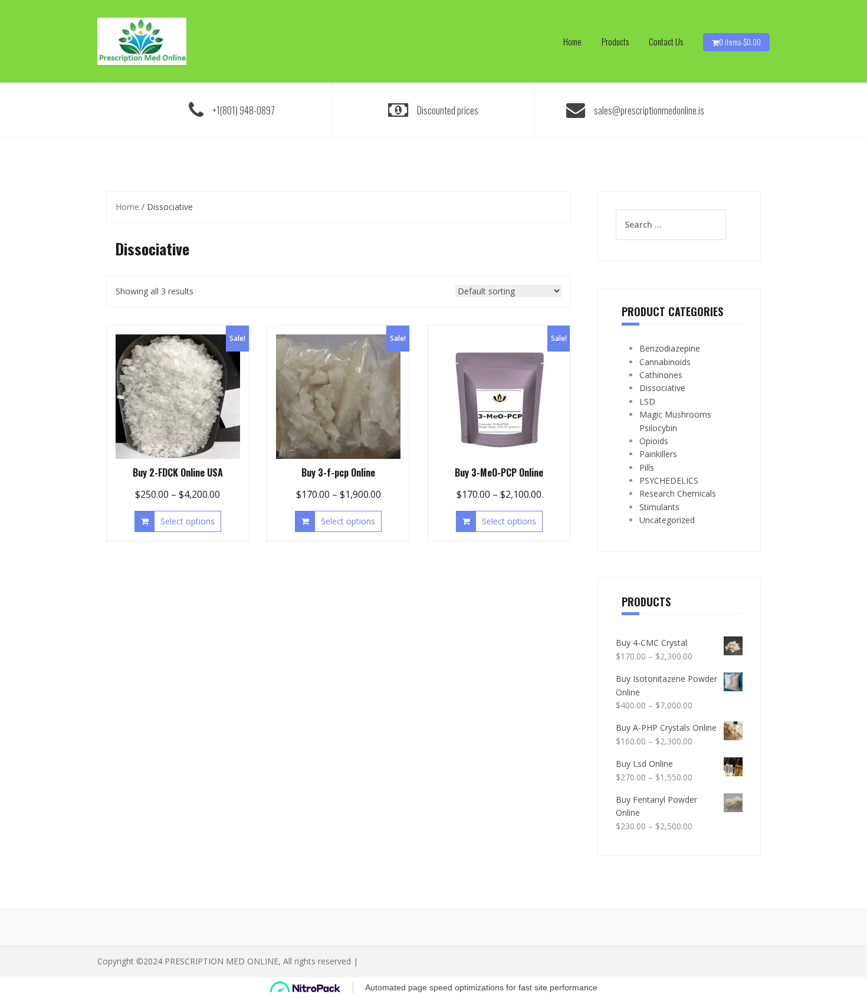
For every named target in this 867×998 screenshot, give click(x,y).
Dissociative (662, 387)
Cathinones (660, 374)
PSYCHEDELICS (668, 480)
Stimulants (659, 507)
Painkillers (658, 453)
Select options (187, 521)
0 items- (740, 42)
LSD (647, 401)
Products (615, 41)
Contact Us (666, 41)
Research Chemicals (677, 493)
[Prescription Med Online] (141, 40)
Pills (646, 467)
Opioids (653, 441)
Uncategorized (667, 520)
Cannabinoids (665, 361)
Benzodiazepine (669, 348)
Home (572, 41)
